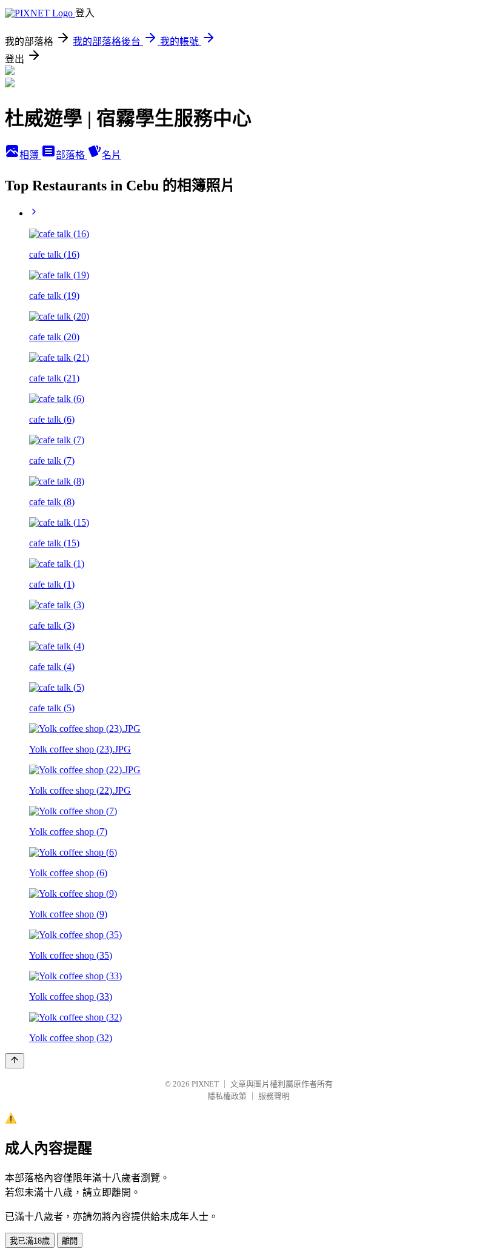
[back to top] (14, 1060)
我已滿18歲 (30, 1240)
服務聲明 (274, 1096)
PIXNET (205, 1083)
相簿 (30, 155)
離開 (70, 1240)
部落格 (71, 155)
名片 (111, 155)
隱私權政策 (227, 1096)
